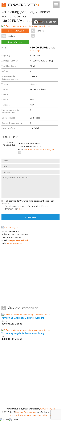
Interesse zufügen (15, 30)
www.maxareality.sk (16, 243)
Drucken (11, 36)
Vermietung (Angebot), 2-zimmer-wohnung (22, 317)
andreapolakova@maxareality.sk (39, 149)
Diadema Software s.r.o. (26, 412)
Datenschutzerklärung (41, 415)
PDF (38, 36)
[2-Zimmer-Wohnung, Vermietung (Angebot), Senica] (25, 26)
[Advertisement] (30, 375)
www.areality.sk (47, 408)
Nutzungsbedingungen (20, 415)
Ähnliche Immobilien (23, 308)
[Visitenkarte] (19, 152)
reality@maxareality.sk (18, 240)
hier (20, 208)
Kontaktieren (30, 217)
